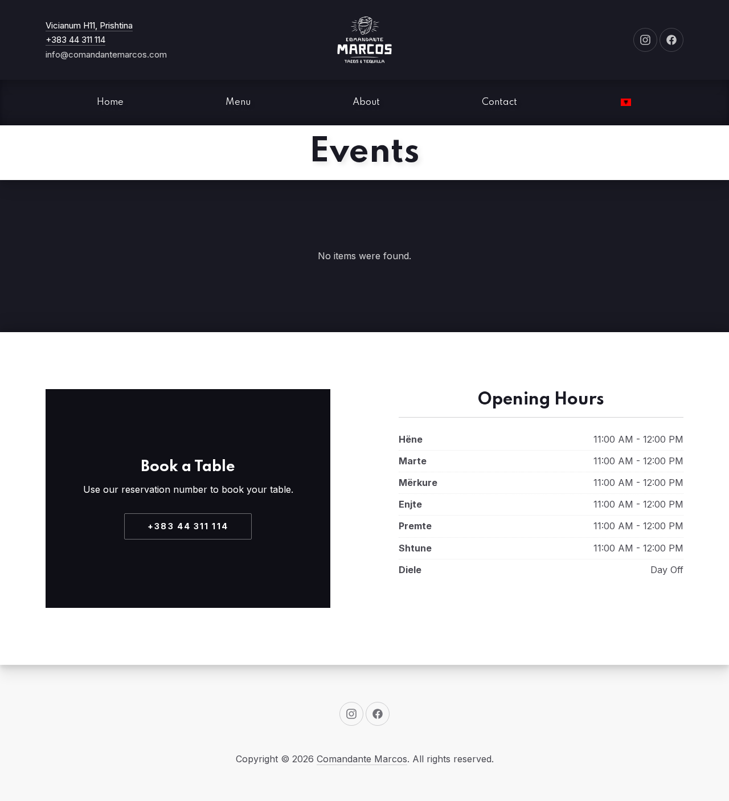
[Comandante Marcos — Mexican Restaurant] (365, 39)
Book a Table (188, 467)
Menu (238, 102)
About (366, 102)
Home (110, 102)
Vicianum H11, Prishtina (89, 25)
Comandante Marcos (362, 759)
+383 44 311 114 (75, 39)
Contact (499, 102)
